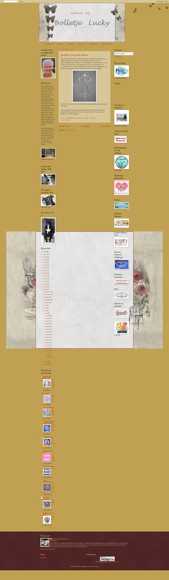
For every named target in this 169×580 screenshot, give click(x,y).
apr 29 (48, 315)
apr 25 (48, 323)
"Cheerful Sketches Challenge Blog (49, 422)
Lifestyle (71, 44)
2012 (44, 289)
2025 (44, 254)
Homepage (85, 126)
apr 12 (48, 345)
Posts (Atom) (71, 130)
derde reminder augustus (53, 428)
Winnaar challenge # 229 (53, 457)
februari (46, 364)
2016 (44, 278)
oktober (46, 297)
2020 (44, 268)
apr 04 (48, 348)
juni (45, 308)
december (47, 292)
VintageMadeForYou (113, 562)
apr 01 (48, 353)
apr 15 (48, 340)
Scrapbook (93, 44)
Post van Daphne (48, 407)
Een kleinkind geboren (53, 412)
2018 (44, 273)
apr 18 (48, 334)
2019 (44, 270)
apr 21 (48, 329)
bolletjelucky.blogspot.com (75, 118)
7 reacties (92, 118)
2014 (44, 284)
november (47, 294)
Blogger (96, 566)
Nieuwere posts (65, 126)
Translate (121, 58)
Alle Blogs (43, 557)
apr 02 (48, 350)
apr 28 (48, 318)
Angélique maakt (48, 437)
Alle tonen (52, 527)
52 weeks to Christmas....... (47, 498)
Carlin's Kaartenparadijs (48, 481)
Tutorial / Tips (107, 44)
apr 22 (48, 326)
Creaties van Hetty (48, 466)
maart (46, 361)
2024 (44, 257)
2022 (44, 262)
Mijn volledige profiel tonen (48, 549)
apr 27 (48, 321)
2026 (44, 251)
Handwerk (49, 44)
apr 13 (48, 342)
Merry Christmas (53, 518)
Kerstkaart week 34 (53, 503)
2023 (44, 260)
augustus (47, 302)
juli (45, 305)
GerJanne (46, 394)
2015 (44, 281)
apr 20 (48, 332)
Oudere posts (105, 126)
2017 (44, 276)
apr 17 (48, 337)
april (45, 313)
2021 (44, 265)
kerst (53, 468)
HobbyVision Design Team (47, 377)
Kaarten (61, 44)
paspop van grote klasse (75, 55)
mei (45, 310)
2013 (44, 287)
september (47, 300)
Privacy (82, 44)
